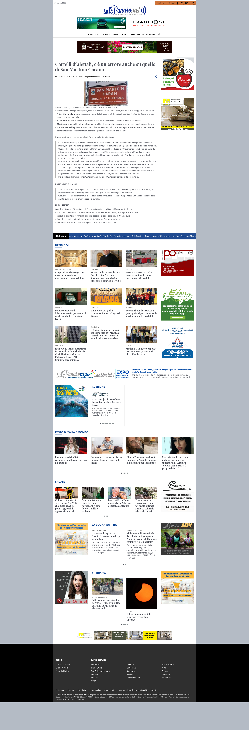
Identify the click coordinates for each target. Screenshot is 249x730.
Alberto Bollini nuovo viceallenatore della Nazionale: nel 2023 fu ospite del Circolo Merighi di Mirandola (106, 539)
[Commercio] (177, 602)
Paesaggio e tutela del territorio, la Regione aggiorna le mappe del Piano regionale (138, 604)
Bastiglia (130, 674)
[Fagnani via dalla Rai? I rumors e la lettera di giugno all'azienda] (71, 445)
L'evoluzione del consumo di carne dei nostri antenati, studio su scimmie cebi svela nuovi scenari (145, 506)
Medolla (94, 677)
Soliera (165, 671)
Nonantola (166, 677)
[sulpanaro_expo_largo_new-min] (124, 635)
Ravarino (166, 674)
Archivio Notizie (62, 671)
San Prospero (168, 664)
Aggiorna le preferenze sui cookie (133, 690)
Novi (164, 668)
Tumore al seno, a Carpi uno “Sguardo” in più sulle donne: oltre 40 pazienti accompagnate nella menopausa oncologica (140, 539)
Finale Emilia (96, 668)
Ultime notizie (148, 34)
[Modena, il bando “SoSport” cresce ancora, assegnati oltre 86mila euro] (141, 334)
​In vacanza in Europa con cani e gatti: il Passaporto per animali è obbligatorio (106, 603)
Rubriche (98, 386)
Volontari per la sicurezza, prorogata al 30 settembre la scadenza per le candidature (141, 313)
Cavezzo (130, 664)
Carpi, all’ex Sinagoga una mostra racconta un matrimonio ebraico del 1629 (70, 275)
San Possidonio (133, 677)
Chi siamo (160, 3)
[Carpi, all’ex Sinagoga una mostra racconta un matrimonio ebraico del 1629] (71, 258)
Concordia (95, 674)
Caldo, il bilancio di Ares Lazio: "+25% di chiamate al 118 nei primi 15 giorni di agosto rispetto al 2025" (66, 506)
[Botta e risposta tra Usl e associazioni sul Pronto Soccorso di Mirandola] (141, 258)
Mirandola (106, 76)
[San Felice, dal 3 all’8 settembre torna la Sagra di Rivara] (106, 296)
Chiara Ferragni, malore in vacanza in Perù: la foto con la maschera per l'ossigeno (141, 460)
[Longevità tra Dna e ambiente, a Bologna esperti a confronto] (119, 493)
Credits (154, 690)
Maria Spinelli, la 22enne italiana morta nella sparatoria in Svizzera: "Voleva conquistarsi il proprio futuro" (175, 463)
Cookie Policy (110, 690)
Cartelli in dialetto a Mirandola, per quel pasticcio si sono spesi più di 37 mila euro (93, 215)
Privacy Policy (95, 690)
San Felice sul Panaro (100, 671)
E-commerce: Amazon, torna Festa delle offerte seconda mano (106, 460)
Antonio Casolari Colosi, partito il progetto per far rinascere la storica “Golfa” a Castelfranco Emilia (162, 371)
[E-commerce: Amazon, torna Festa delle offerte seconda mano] (107, 445)
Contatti (172, 3)
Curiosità (99, 573)
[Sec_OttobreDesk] (124, 47)
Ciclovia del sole (63, 664)
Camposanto (132, 668)
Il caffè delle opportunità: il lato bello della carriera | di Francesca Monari (107, 402)
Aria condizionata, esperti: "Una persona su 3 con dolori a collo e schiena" (91, 506)
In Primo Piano (94, 76)
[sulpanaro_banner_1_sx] (177, 553)
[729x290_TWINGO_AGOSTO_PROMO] (124, 28)
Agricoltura (134, 34)
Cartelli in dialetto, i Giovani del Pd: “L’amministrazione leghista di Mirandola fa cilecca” (93, 209)
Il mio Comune (101, 34)
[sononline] (71, 602)
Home (90, 34)
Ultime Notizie (62, 668)
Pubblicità (82, 690)
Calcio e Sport (119, 34)
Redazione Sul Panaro (65, 76)
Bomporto (131, 671)
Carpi (93, 680)
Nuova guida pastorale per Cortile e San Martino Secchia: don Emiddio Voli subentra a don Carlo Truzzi (79, 236)
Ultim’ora (61, 236)
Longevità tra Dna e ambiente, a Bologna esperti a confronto (119, 503)
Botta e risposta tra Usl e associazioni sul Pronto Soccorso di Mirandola (149, 236)
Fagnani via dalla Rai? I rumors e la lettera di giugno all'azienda (71, 460)
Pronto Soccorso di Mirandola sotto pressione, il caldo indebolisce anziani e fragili (70, 314)
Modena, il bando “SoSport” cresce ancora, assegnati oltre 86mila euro (141, 351)
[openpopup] (194, 35)
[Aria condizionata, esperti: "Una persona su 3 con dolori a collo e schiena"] (93, 493)
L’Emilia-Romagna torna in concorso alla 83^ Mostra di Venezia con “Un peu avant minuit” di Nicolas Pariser (105, 334)
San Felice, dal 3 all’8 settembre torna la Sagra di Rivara (105, 313)
